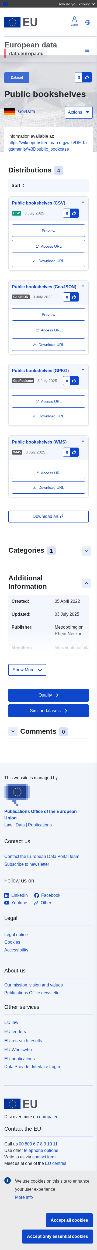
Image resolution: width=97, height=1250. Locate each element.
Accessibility (16, 950)
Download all (45, 516)
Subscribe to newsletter (26, 864)
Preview (48, 314)
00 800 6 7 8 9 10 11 (38, 1144)
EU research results (23, 1040)
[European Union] (46, 1104)
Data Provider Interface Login (32, 1066)
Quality (45, 695)
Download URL (51, 261)
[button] (77, 4)
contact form (44, 1157)
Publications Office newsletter (32, 993)
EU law (11, 1022)
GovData (26, 111)
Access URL (51, 246)
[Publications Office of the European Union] (46, 793)
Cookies (12, 942)
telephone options (41, 1150)
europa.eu (48, 1116)
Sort (16, 185)
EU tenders (15, 1031)
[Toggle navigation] (86, 50)
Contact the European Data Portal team (41, 856)
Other (46, 903)
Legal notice (16, 934)
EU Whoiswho (18, 1049)
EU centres (55, 1163)
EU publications (19, 1059)
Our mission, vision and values (33, 985)
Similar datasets (45, 710)
